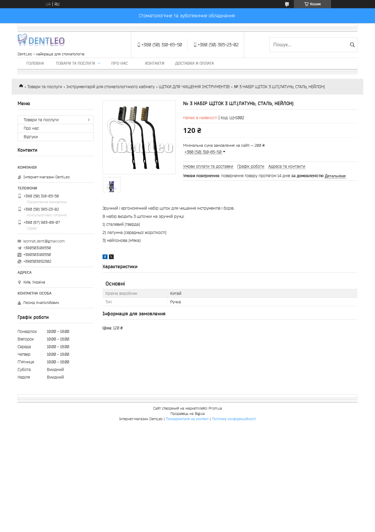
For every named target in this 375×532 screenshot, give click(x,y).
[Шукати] (352, 44)
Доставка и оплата (194, 63)
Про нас (119, 63)
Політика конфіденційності (234, 419)
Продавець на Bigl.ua (188, 413)
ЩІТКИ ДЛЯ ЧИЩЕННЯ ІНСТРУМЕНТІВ (194, 86)
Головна (35, 63)
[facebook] (105, 257)
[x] (111, 257)
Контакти (154, 63)
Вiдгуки (31, 136)
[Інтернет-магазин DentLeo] (41, 41)
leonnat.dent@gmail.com (44, 241)
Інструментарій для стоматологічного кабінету (111, 86)
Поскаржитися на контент (187, 419)
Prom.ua (215, 408)
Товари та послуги (75, 63)
